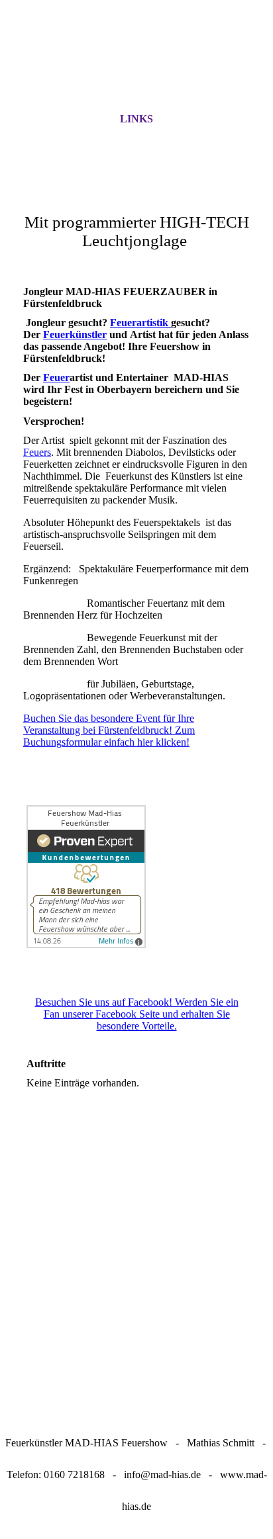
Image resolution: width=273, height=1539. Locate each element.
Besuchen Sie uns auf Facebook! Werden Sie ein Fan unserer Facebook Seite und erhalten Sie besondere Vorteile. (137, 1014)
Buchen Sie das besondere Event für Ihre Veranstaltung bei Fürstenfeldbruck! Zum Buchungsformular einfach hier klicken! (109, 730)
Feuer (56, 377)
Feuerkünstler (75, 334)
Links (136, 118)
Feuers (37, 452)
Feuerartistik (140, 322)
